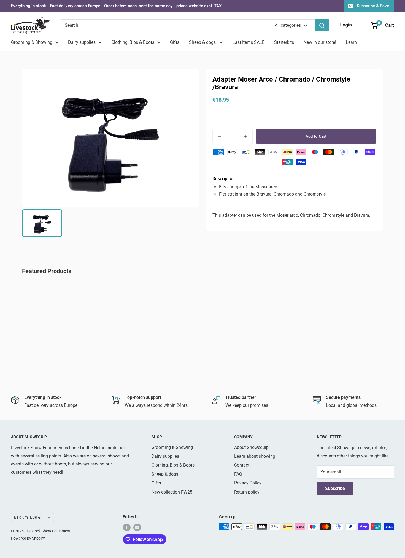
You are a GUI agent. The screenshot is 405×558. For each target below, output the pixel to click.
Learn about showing (254, 456)
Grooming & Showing (31, 42)
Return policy (247, 492)
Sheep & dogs (203, 42)
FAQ (238, 474)
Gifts (174, 42)
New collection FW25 (172, 492)
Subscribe (335, 488)
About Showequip (251, 447)
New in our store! (320, 42)
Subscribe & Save (373, 5)
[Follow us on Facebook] (127, 527)
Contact (241, 465)
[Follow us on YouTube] (137, 527)
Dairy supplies (82, 42)
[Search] (322, 25)
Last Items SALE (248, 42)
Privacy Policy (247, 483)
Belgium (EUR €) (28, 517)
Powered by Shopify (28, 538)
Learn (351, 42)
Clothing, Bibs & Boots (132, 42)
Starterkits (284, 42)
